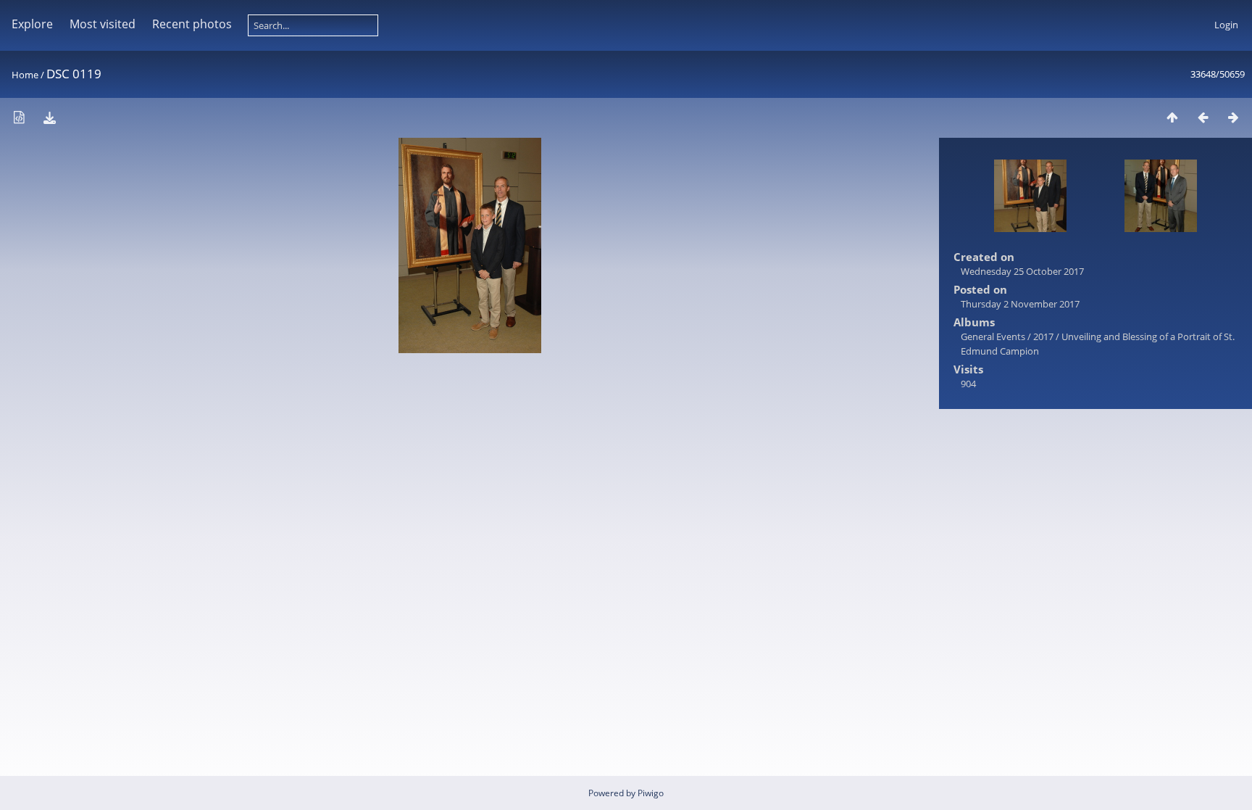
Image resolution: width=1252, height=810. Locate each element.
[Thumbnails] (1172, 117)
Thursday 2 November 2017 (1020, 303)
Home (25, 74)
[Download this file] (49, 117)
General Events (993, 336)
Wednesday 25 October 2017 (1022, 271)
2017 (1043, 336)
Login (1226, 24)
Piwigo (651, 793)
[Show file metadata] (19, 117)
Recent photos (192, 24)
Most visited (102, 24)
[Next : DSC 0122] (1233, 117)
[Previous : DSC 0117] (1203, 117)
